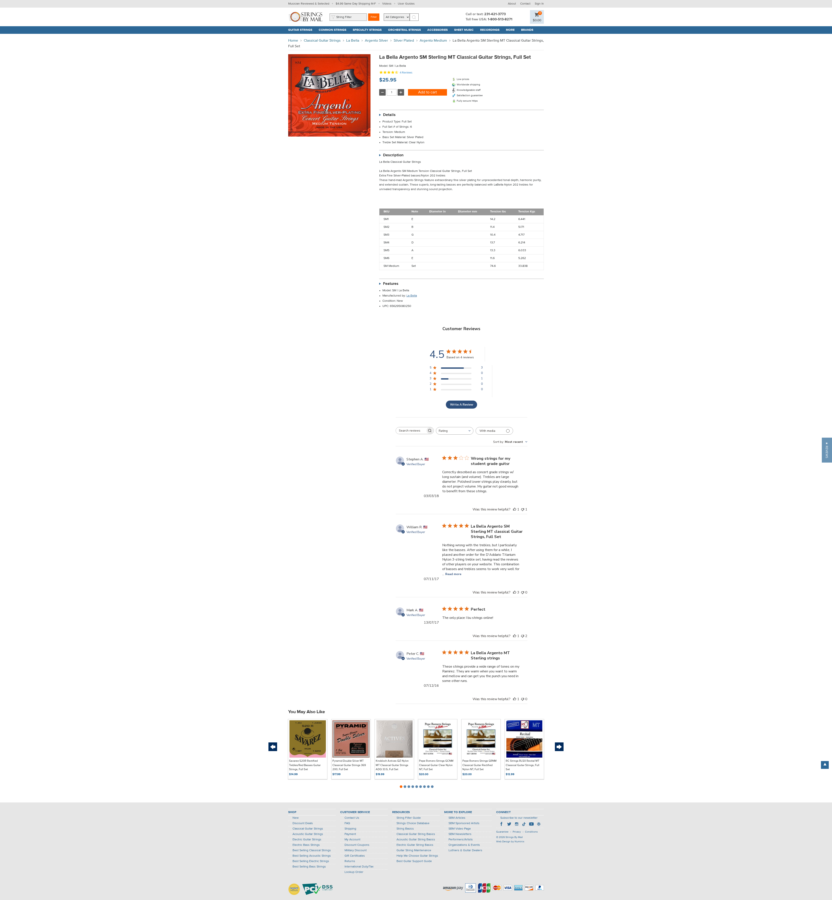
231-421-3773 (495, 14)
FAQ (347, 823)
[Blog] (538, 824)
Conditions (531, 832)
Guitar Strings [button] (301, 29)
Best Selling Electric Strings (310, 861)
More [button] (512, 29)
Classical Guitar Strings (322, 40)
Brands (527, 29)
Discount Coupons (356, 844)
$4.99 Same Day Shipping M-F (356, 3)
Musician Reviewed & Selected (308, 3)
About (512, 3)
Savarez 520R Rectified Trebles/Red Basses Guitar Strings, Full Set (305, 765)
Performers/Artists (460, 839)
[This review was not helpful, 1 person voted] (522, 509)
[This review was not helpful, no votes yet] (522, 592)
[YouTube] (531, 824)
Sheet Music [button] (465, 29)
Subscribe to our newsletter (519, 817)
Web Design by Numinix (510, 841)
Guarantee (502, 832)
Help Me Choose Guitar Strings (417, 855)
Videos (387, 3)
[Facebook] (502, 824)
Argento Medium (433, 40)
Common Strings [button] (334, 29)
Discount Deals (302, 823)
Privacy (517, 832)
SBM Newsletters (459, 834)
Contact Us (351, 817)
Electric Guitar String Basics (414, 844)
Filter (374, 17)
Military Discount (355, 850)
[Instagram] (516, 824)
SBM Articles (456, 817)
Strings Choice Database (412, 823)
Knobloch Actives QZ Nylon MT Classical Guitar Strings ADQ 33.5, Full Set (392, 765)
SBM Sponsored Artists (463, 823)
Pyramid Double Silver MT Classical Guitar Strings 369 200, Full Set (349, 765)
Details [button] (389, 115)
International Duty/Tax (359, 866)
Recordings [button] (491, 29)
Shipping (350, 828)
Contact (525, 3)
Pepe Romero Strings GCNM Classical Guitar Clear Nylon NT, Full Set (436, 765)
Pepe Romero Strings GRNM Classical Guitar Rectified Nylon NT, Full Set (479, 765)
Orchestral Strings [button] (406, 29)
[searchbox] (411, 430)
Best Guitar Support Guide (414, 861)
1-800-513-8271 (500, 19)
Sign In (539, 3)
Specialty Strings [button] (369, 29)
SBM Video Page (459, 828)
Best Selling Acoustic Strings (311, 855)
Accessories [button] (439, 29)
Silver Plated (404, 40)
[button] (537, 20)
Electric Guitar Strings (306, 839)
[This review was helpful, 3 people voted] (514, 592)
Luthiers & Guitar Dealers (465, 850)
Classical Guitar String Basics (415, 834)
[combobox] (454, 431)
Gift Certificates (354, 855)
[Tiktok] (524, 824)
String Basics (405, 828)
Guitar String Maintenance (413, 850)
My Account (352, 839)
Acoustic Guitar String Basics (415, 839)
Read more (453, 574)
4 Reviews (406, 72)
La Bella (352, 40)
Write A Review (461, 405)
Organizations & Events (464, 844)
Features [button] (390, 284)
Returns (349, 861)
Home (293, 40)
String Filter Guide (408, 817)
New (295, 817)
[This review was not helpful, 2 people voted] (522, 636)
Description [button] (393, 155)
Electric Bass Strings (306, 844)
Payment (350, 834)
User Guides (406, 3)
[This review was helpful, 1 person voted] (514, 509)
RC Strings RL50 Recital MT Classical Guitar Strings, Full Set (522, 765)
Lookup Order (353, 872)
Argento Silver (376, 40)
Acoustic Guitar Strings (307, 834)
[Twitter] (509, 824)
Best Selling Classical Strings (311, 850)
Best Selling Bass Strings (309, 866)
